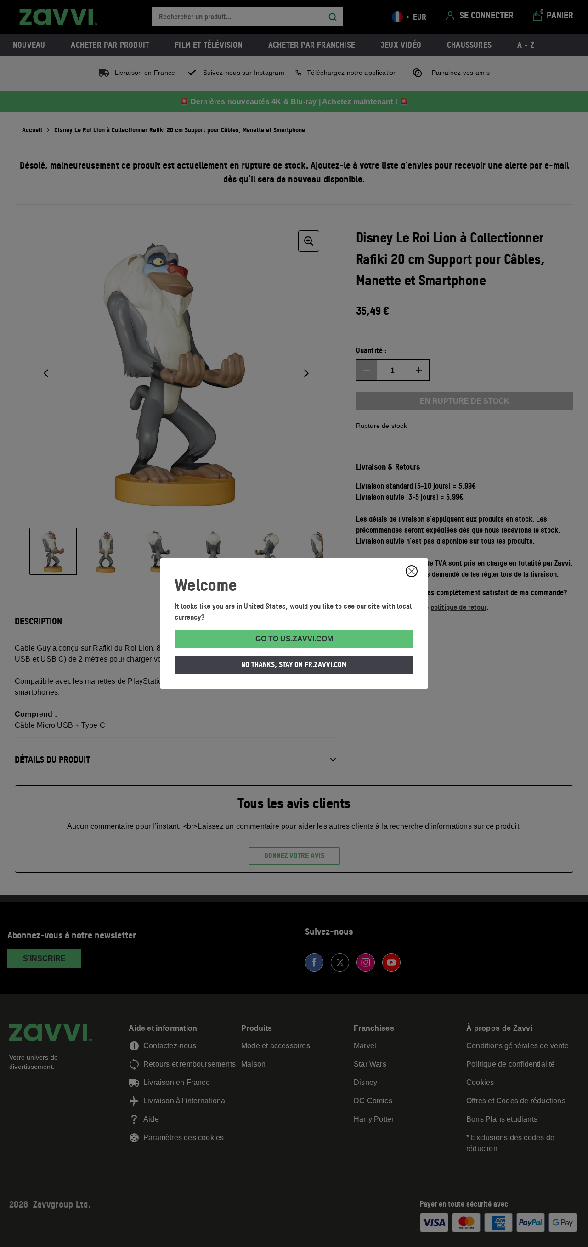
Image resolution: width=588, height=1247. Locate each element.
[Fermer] (411, 571)
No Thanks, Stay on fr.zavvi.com (294, 664)
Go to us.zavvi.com (294, 639)
